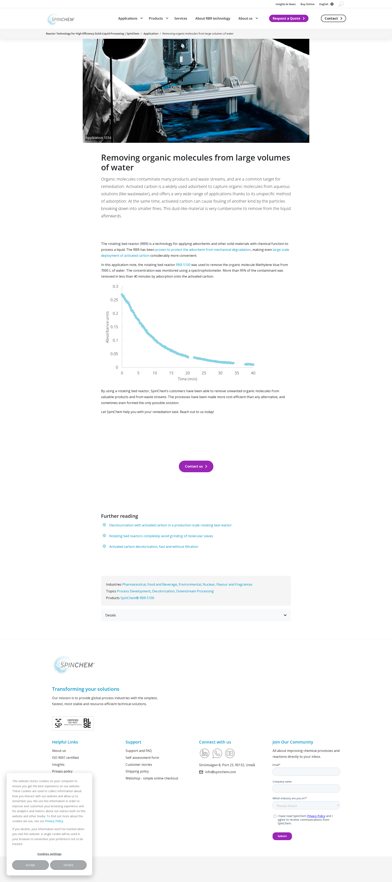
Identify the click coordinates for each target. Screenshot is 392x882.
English (323, 4)
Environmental (190, 584)
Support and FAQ (139, 750)
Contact (331, 18)
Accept (30, 865)
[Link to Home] (60, 18)
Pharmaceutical (134, 584)
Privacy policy (62, 771)
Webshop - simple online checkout (152, 778)
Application (151, 33)
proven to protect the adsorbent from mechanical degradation (203, 249)
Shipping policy (137, 771)
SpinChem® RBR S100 (137, 598)
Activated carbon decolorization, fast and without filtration (153, 546)
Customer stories (139, 764)
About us (59, 750)
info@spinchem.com (220, 771)
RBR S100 (183, 264)
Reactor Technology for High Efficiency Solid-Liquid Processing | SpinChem (92, 33)
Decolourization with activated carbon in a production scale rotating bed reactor (170, 525)
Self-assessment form (142, 757)
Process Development (133, 591)
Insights (58, 764)
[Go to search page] (341, 4)
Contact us (194, 466)
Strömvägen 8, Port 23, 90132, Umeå (227, 765)
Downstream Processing (195, 591)
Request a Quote (286, 18)
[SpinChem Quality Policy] (73, 723)
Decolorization (163, 591)
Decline (68, 865)
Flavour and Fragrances (234, 584)
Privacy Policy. (54, 821)
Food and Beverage (162, 584)
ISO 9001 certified (65, 757)
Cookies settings (49, 854)
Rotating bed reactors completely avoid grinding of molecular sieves (161, 536)
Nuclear (209, 584)
